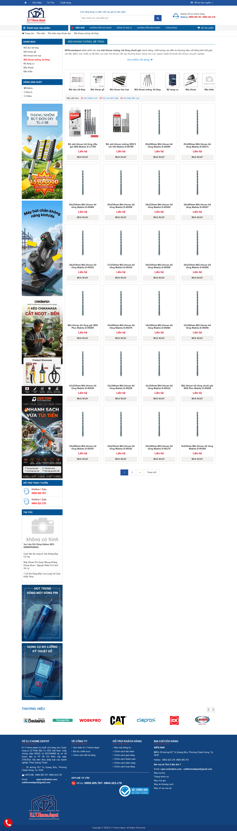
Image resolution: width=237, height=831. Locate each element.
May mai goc (160, 780)
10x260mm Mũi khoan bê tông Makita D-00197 (82, 447)
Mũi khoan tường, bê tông (37, 59)
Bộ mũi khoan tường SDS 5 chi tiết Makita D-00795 (121, 145)
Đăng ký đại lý (124, 28)
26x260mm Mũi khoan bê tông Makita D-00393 (159, 145)
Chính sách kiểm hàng (124, 763)
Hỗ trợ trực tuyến (202, 2)
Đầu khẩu (28, 71)
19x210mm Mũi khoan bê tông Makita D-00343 (159, 205)
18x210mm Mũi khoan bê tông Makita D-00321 (82, 266)
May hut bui (159, 773)
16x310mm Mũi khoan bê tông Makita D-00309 (159, 266)
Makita (29, 88)
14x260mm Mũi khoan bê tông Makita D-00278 (121, 326)
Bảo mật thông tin (122, 747)
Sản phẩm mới (91, 98)
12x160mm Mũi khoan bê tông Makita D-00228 (121, 386)
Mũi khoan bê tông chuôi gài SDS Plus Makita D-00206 (197, 386)
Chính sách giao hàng (124, 755)
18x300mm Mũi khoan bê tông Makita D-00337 (197, 205)
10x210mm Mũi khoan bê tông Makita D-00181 (121, 447)
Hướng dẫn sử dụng (101, 28)
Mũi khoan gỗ (30, 52)
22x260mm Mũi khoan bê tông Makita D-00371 (197, 145)
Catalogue (171, 28)
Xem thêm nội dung (138, 59)
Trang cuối (151, 472)
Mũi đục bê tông (31, 48)
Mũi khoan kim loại (32, 55)
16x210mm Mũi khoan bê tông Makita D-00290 (197, 266)
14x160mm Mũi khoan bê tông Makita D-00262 (159, 326)
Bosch (29, 92)
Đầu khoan (29, 67)
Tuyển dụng (65, 2)
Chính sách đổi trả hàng (84, 755)
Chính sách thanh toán (124, 759)
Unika (29, 96)
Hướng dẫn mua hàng (148, 28)
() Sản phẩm (207, 28)
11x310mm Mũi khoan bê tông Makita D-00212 (159, 386)
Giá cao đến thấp (110, 98)
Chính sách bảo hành (124, 751)
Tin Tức (50, 2)
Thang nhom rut (161, 776)
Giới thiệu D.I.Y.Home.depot (86, 747)
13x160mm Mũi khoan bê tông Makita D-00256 (197, 326)
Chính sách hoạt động (124, 766)
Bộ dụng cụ (29, 63)
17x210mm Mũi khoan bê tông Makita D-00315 (121, 266)
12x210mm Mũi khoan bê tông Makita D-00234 (82, 386)
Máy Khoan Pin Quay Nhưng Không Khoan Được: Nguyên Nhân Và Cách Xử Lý (41, 565)
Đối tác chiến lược (81, 751)
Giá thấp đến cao (131, 98)
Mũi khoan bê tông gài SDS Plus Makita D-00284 (83, 326)
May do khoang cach (163, 784)
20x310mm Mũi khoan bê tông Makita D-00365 (82, 205)
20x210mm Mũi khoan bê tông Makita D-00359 (121, 205)
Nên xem (80, 28)
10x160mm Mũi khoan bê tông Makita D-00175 (159, 447)
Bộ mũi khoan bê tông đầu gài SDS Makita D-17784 (82, 145)
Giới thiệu (37, 2)
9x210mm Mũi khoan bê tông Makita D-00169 (197, 447)
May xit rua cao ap (162, 788)
